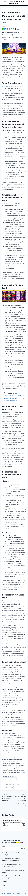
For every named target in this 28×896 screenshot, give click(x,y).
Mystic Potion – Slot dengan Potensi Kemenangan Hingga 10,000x (7, 798)
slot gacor (4, 881)
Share (18, 29)
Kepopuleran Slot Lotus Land (9, 779)
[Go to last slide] (4, 824)
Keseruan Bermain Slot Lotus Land (10, 781)
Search (3, 846)
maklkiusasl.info (21, 772)
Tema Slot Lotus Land (8, 86)
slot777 (4, 885)
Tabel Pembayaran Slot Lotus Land (11, 784)
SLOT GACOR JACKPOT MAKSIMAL (16, 894)
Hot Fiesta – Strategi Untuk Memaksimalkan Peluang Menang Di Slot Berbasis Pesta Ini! (20, 800)
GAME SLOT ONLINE (6, 10)
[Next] (24, 824)
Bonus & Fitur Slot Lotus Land (9, 776)
